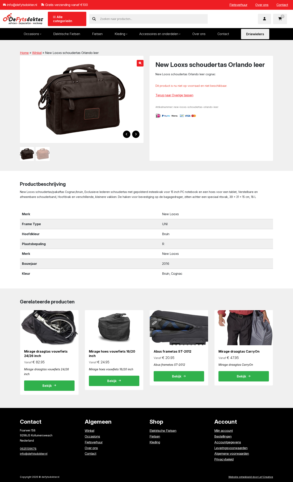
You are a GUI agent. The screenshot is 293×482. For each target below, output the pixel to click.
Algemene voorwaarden (231, 454)
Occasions (31, 34)
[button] (140, 63)
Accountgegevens (227, 442)
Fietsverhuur (238, 5)
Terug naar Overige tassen (174, 95)
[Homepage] (23, 19)
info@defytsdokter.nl (33, 453)
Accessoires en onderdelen (158, 34)
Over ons (261, 5)
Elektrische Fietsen (66, 34)
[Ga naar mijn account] (264, 19)
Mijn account (223, 431)
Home (24, 53)
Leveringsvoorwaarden (231, 448)
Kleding (120, 34)
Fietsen (97, 34)
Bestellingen (223, 436)
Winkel (37, 53)
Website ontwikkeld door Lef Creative (250, 476)
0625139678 (28, 448)
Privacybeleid (224, 459)
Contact (282, 5)
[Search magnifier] (94, 19)
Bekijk (47, 386)
